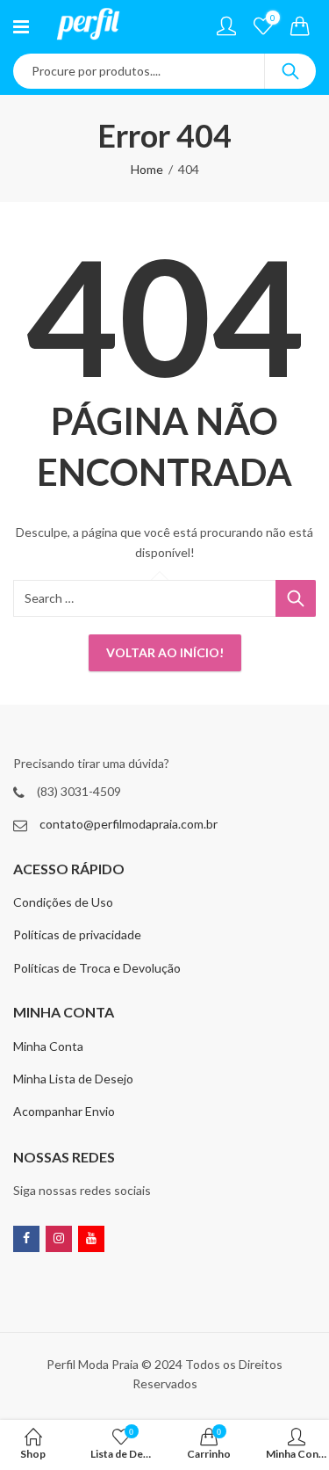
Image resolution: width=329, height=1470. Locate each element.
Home (147, 169)
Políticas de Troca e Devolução (97, 967)
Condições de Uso (63, 901)
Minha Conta (48, 1046)
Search (290, 71)
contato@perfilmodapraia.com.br (128, 823)
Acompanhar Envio (64, 1111)
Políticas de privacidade (77, 934)
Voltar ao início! (165, 652)
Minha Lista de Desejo (73, 1078)
